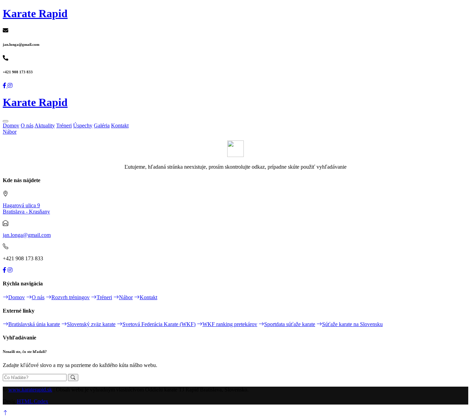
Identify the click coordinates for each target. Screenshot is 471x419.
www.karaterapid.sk (30, 389)
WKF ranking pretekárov (229, 324)
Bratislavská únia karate (34, 324)
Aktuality (44, 125)
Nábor (10, 132)
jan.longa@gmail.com (27, 235)
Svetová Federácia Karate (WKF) (159, 324)
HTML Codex (32, 401)
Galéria (102, 125)
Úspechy (82, 125)
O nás (27, 125)
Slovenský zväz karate (91, 324)
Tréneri (64, 125)
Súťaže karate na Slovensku (352, 324)
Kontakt (120, 125)
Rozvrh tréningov (70, 297)
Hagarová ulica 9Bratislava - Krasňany (26, 208)
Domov (11, 125)
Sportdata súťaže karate (289, 324)
